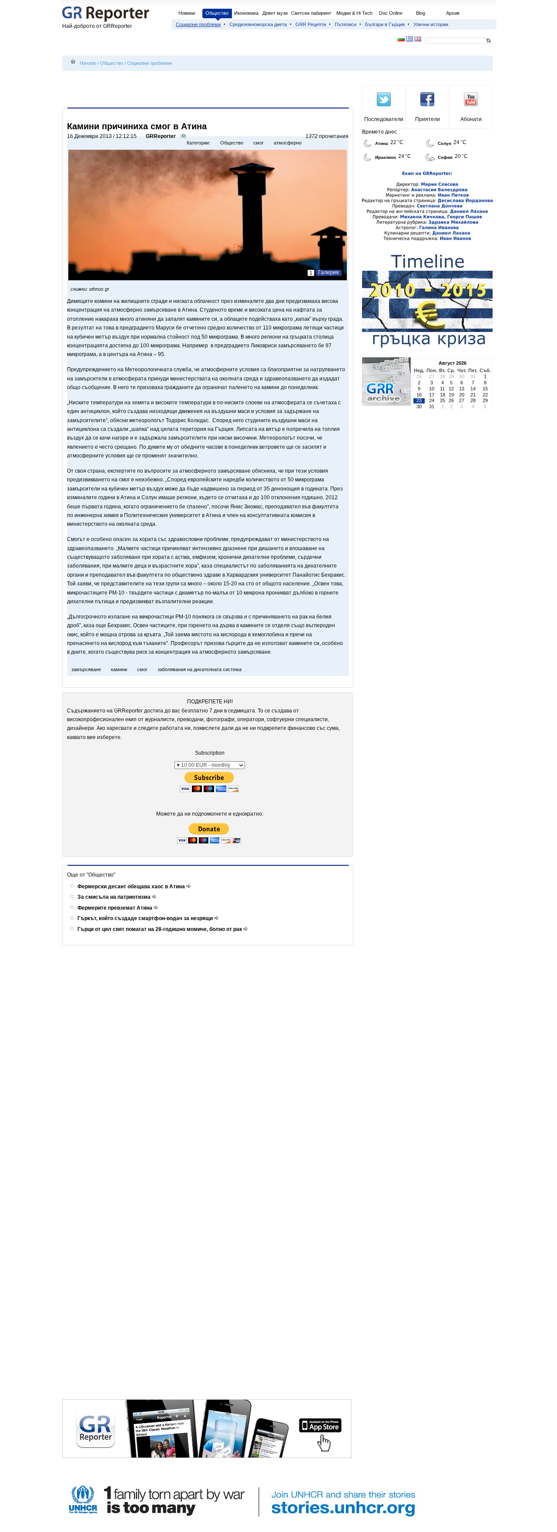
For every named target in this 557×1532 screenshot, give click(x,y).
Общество (216, 13)
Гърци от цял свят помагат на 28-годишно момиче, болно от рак (160, 929)
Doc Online (391, 13)
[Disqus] (209, 1063)
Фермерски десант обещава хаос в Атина (131, 887)
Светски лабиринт (311, 13)
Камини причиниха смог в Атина (137, 126)
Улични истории (430, 24)
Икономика (246, 13)
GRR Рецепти (310, 24)
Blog (420, 13)
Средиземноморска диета (258, 24)
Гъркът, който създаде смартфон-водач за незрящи (145, 918)
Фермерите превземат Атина (115, 908)
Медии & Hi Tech (354, 13)
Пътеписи (345, 24)
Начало (88, 63)
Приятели (427, 119)
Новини (186, 13)
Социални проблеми (198, 24)
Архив (453, 13)
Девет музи (275, 13)
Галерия (328, 272)
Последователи (383, 119)
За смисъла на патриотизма (114, 897)
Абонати (471, 119)
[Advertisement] (209, 90)
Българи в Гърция (385, 24)
